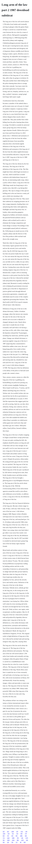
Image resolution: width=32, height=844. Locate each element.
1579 (27, 838)
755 (8, 835)
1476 (22, 840)
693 (21, 833)
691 (16, 835)
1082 (21, 835)
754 (17, 833)
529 (8, 842)
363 (12, 835)
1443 (8, 838)
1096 (13, 838)
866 (18, 840)
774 (4, 838)
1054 (13, 840)
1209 (12, 831)
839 (25, 842)
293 (26, 831)
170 (26, 833)
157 (16, 842)
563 (4, 842)
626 (27, 840)
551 (13, 833)
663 (4, 835)
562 (4, 840)
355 (17, 831)
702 (12, 842)
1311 (22, 831)
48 (20, 842)
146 (22, 838)
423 (4, 831)
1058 (8, 840)
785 (18, 838)
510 (8, 833)
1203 (4, 833)
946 (26, 835)
